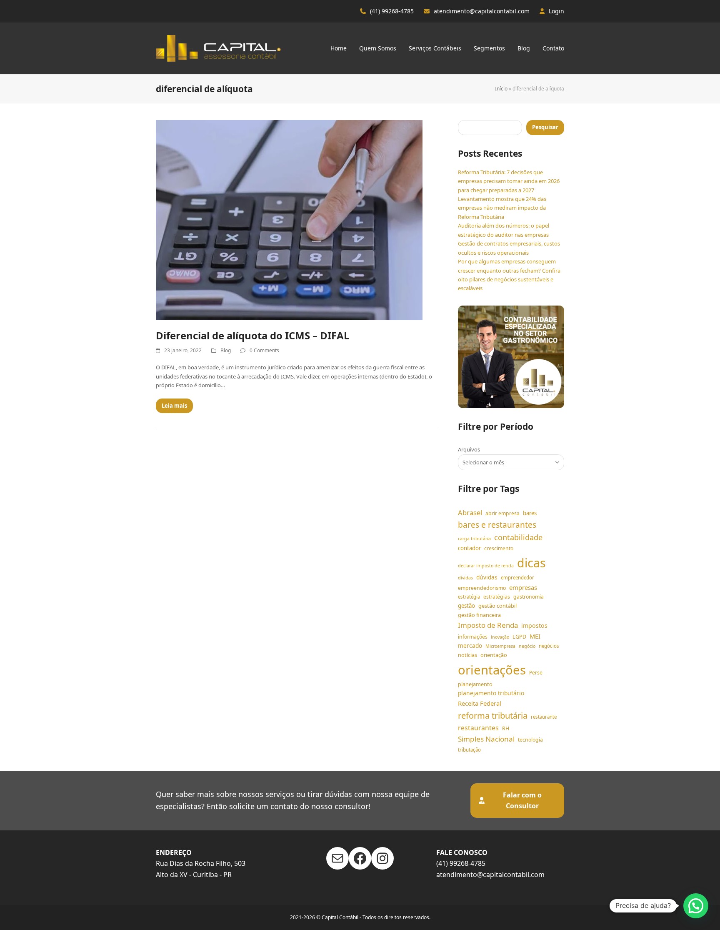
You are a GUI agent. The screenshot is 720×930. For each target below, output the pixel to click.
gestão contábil (497, 605)
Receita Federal (479, 703)
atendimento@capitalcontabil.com (482, 11)
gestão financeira (479, 615)
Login (556, 11)
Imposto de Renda (488, 625)
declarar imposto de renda (486, 566)
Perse (535, 672)
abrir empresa (502, 513)
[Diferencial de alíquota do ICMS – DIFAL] (289, 219)
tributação (469, 750)
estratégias (496, 596)
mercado (470, 645)
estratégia (469, 597)
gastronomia (528, 596)
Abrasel (470, 512)
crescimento (498, 548)
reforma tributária (493, 715)
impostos (534, 625)
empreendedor (517, 577)
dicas (531, 563)
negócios (549, 646)
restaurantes (478, 727)
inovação (500, 637)
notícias (467, 655)
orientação (493, 655)
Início (501, 88)
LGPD (519, 636)
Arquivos (469, 449)
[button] (695, 905)
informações (473, 636)
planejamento (475, 684)
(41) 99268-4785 (392, 11)
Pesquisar (545, 127)
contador (469, 548)
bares (530, 513)
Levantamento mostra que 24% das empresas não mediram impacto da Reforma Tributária (502, 208)
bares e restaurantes (497, 524)
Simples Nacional (486, 739)
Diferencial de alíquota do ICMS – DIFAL (253, 335)
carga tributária (474, 538)
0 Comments (264, 350)
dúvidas (487, 577)
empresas (523, 587)
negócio (527, 646)
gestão (466, 605)
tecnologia (530, 739)
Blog (225, 350)
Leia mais (174, 405)
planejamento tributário (491, 693)
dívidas (465, 578)
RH (505, 728)
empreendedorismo (482, 588)
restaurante (544, 717)
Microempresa (500, 646)
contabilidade (518, 537)
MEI (535, 636)
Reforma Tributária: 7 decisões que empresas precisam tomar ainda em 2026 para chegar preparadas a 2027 (509, 181)
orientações (492, 670)
